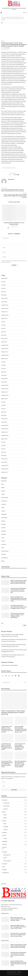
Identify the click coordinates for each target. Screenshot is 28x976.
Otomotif (4, 847)
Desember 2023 (4, 385)
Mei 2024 (3, 368)
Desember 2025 (4, 305)
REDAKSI (19, 972)
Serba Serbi (14, 863)
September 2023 (4, 395)
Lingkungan (14, 841)
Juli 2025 (3, 321)
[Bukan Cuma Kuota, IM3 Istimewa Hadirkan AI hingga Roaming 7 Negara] (5, 919)
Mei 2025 (3, 328)
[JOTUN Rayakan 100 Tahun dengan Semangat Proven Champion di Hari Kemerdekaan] (21, 738)
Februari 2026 (4, 298)
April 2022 (3, 452)
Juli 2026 (3, 281)
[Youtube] (15, 675)
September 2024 (4, 355)
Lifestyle (14, 835)
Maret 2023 (4, 415)
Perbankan (15, 826)
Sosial (14, 866)
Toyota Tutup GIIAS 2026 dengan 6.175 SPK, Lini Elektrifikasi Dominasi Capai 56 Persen (7, 764)
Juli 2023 (3, 402)
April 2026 (3, 291)
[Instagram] (24, 12)
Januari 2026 (4, 301)
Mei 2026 (3, 288)
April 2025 (3, 331)
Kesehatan (14, 832)
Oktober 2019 (4, 472)
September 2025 (4, 315)
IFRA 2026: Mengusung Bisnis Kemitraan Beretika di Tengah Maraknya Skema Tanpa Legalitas (20, 764)
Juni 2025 (3, 325)
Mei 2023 (3, 408)
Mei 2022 (3, 448)
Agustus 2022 (4, 438)
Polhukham (14, 852)
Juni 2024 (3, 365)
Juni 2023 (3, 405)
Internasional (15, 803)
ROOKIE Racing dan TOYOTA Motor (8, 167)
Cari (2, 623)
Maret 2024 (4, 375)
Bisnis (15, 823)
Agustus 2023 (4, 398)
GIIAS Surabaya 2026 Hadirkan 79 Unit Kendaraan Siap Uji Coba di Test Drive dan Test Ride (7, 729)
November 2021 (4, 468)
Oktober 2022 (4, 432)
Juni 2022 (3, 445)
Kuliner (15, 814)
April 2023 (3, 412)
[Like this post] (11, 174)
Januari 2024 (4, 382)
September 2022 (4, 435)
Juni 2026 (3, 285)
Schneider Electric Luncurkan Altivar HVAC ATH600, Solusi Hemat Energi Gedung (18, 935)
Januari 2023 (4, 422)
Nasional (15, 808)
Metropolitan (15, 806)
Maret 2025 (4, 335)
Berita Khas (14, 800)
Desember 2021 (4, 465)
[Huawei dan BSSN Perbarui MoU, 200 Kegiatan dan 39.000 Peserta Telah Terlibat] (5, 927)
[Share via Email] (18, 174)
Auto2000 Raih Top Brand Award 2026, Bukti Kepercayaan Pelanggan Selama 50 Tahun (6, 746)
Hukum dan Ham (15, 854)
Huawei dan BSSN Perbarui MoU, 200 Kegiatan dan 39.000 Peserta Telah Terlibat (18, 927)
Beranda (2, 17)
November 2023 (4, 388)
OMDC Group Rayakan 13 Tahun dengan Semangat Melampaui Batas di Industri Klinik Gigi (13, 712)
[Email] (18, 675)
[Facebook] (23, 12)
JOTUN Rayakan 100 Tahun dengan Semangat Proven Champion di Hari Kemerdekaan (20, 746)
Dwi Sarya (8, 47)
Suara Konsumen (15, 860)
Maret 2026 (4, 295)
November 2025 (4, 308)
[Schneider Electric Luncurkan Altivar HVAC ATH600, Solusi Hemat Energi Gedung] (5, 935)
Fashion (15, 838)
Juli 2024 (3, 361)
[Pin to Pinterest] (16, 174)
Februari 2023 (4, 418)
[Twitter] (6, 675)
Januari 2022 (4, 462)
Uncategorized (14, 872)
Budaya (14, 811)
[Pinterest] (12, 675)
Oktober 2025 (4, 311)
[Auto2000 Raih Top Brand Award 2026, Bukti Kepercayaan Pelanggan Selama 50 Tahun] (7, 738)
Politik (15, 857)
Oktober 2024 (4, 351)
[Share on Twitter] (15, 174)
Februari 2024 (4, 378)
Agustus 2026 (4, 278)
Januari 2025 (4, 341)
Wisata (15, 817)
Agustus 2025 (4, 318)
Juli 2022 (3, 442)
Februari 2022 (4, 458)
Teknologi (14, 869)
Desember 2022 (4, 425)
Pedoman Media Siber (11, 972)
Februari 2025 (4, 338)
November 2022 (4, 428)
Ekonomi (14, 820)
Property (15, 829)
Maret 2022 (4, 455)
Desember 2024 (4, 345)
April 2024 (3, 371)
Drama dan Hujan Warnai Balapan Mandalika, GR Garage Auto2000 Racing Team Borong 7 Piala (20, 729)
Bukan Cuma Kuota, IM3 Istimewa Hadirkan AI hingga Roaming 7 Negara (18, 919)
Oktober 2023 (4, 392)
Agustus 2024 (4, 358)
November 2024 (4, 348)
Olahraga (14, 844)
